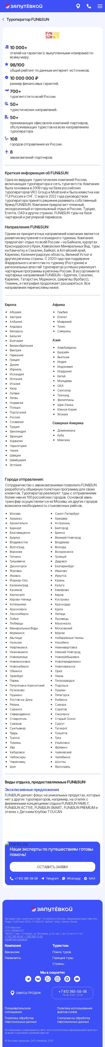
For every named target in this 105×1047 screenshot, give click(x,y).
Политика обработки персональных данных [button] (21, 1020)
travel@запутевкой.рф (16, 939)
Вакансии (12, 952)
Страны (58, 964)
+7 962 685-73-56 (33, 936)
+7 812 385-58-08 (14, 936)
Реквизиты (13, 958)
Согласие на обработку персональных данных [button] (73, 1020)
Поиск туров (61, 952)
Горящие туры (63, 958)
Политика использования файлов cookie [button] (74, 1010)
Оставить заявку (52, 867)
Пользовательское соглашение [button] (18, 1010)
